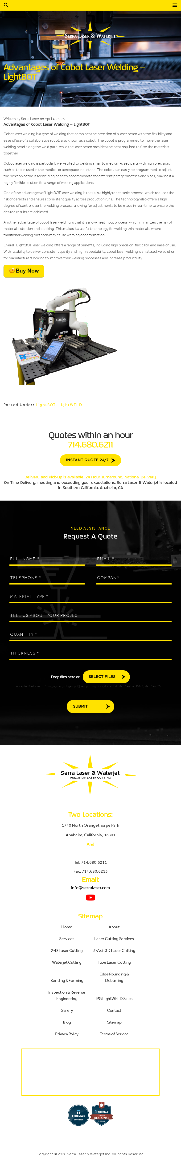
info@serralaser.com (90, 887)
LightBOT (46, 404)
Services (66, 938)
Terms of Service (114, 1033)
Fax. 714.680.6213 (91, 871)
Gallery (67, 1010)
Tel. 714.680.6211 (90, 862)
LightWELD (70, 404)
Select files (102, 677)
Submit (80, 706)
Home (66, 926)
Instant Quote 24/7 (87, 460)
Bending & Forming (66, 980)
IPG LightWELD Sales (114, 998)
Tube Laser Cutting (114, 962)
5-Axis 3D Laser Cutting (114, 950)
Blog (67, 1021)
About (114, 926)
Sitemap (114, 1021)
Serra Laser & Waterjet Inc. (89, 1154)
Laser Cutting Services (114, 938)
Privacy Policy (66, 1033)
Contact (114, 1010)
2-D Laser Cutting (66, 950)
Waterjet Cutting (67, 962)
